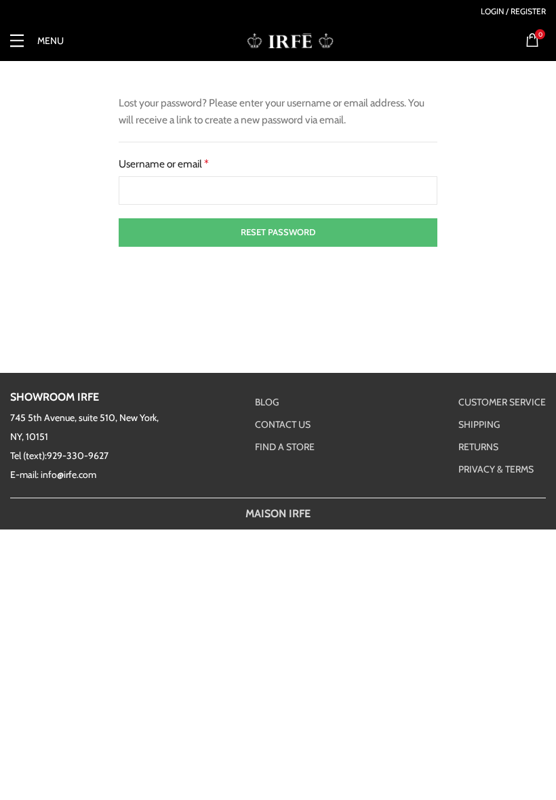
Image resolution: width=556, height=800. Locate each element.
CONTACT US (283, 424)
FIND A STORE (285, 447)
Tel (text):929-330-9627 (59, 455)
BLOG (267, 402)
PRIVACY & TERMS (496, 469)
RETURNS (478, 447)
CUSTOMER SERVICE (502, 402)
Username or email (164, 163)
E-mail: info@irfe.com (53, 474)
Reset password (278, 231)
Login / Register (513, 11)
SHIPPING (479, 424)
